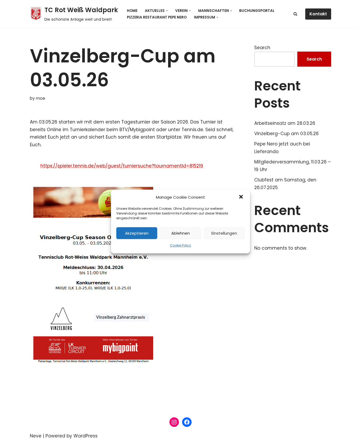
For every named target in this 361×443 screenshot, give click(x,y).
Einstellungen (224, 233)
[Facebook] (187, 422)
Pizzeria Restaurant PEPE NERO (157, 17)
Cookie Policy (180, 245)
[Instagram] (174, 422)
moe (40, 98)
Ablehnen (180, 233)
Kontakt (318, 14)
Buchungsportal (257, 10)
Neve (35, 436)
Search (262, 47)
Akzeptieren (137, 233)
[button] (241, 197)
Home (132, 10)
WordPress (85, 436)
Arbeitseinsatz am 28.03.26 (284, 123)
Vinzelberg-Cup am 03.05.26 (286, 133)
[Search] (295, 14)
